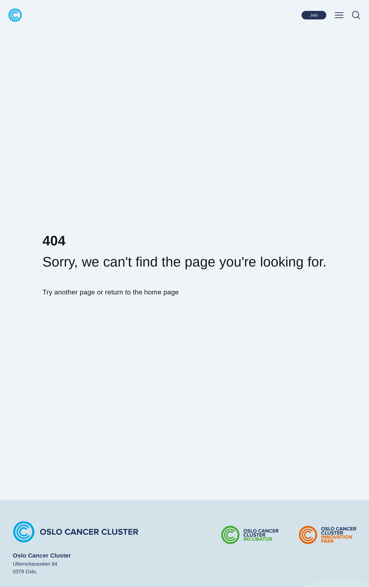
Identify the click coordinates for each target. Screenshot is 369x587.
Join (314, 15)
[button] (339, 15)
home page (161, 292)
